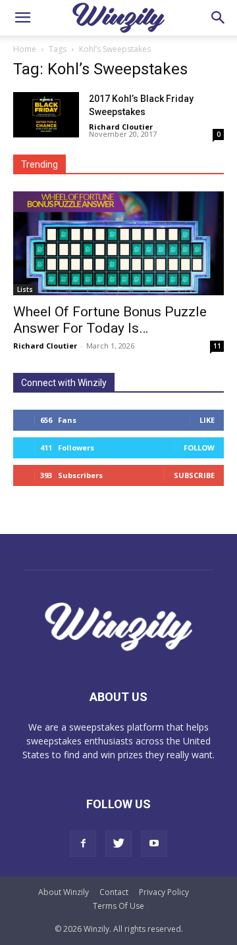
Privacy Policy (164, 892)
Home (24, 49)
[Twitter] (118, 844)
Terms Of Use (118, 905)
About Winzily (63, 892)
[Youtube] (154, 844)
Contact (113, 892)
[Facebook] (83, 844)
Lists (25, 289)
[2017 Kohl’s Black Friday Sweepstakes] (46, 114)
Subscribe (194, 475)
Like (207, 420)
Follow (199, 447)
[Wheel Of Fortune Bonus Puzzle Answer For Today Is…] (118, 243)
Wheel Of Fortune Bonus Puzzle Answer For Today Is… (110, 320)
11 (217, 346)
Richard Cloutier (121, 127)
